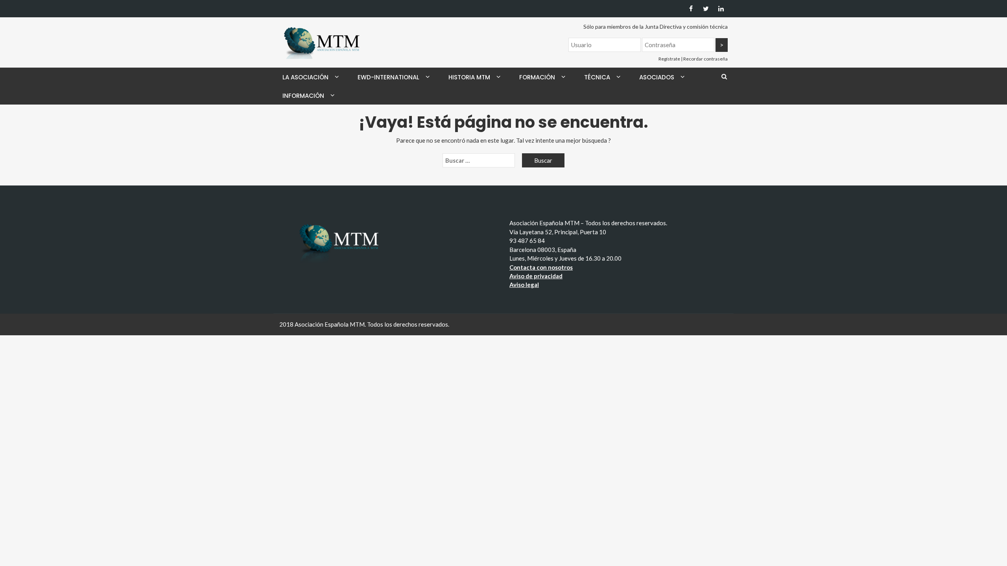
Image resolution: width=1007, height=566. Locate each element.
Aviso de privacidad (536, 275)
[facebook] (691, 8)
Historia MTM (469, 77)
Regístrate (669, 59)
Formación (537, 77)
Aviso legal (524, 284)
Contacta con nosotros (541, 267)
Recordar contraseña (705, 59)
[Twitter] (706, 8)
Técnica (597, 77)
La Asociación (305, 77)
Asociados (656, 77)
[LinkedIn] (721, 8)
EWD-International (388, 77)
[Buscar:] (479, 160)
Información (303, 96)
